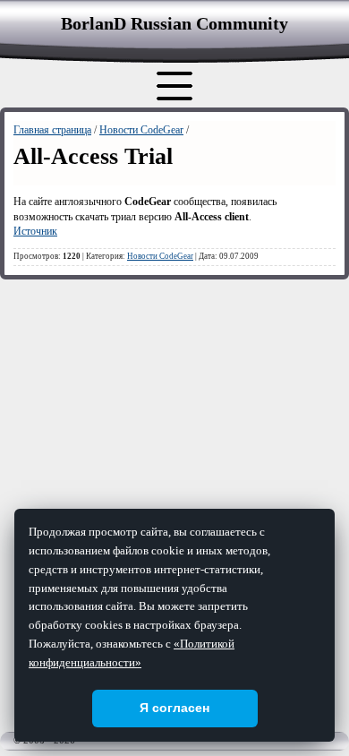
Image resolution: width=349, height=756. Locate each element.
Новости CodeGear (141, 130)
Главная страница (52, 130)
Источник (35, 231)
